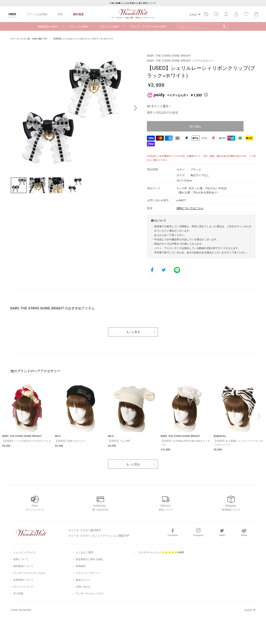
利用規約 (81, 566)
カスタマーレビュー (150, 552)
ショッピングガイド (24, 552)
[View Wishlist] (206, 15)
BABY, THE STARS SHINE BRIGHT (169, 56)
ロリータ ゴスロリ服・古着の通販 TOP (28, 38)
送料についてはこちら (189, 208)
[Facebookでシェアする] (152, 270)
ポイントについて (23, 586)
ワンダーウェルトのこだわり (29, 572)
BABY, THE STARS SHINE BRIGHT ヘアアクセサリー (180, 61)
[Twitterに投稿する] (164, 270)
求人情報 (18, 593)
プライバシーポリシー (88, 572)
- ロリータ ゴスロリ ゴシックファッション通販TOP (97, 535)
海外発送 (78, 14)
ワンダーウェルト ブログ (90, 593)
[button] (259, 416)
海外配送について (23, 566)
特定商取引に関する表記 (89, 559)
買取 (60, 14)
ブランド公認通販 (37, 14)
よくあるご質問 (84, 552)
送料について (20, 559)
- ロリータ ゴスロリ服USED (83, 530)
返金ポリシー (83, 579)
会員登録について (23, 579)
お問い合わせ (83, 586)
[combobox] (202, 26)
